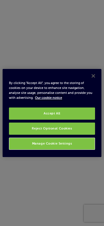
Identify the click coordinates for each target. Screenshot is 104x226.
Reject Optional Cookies (52, 128)
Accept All (52, 113)
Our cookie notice (48, 98)
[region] (52, 113)
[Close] (93, 76)
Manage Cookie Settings (52, 143)
